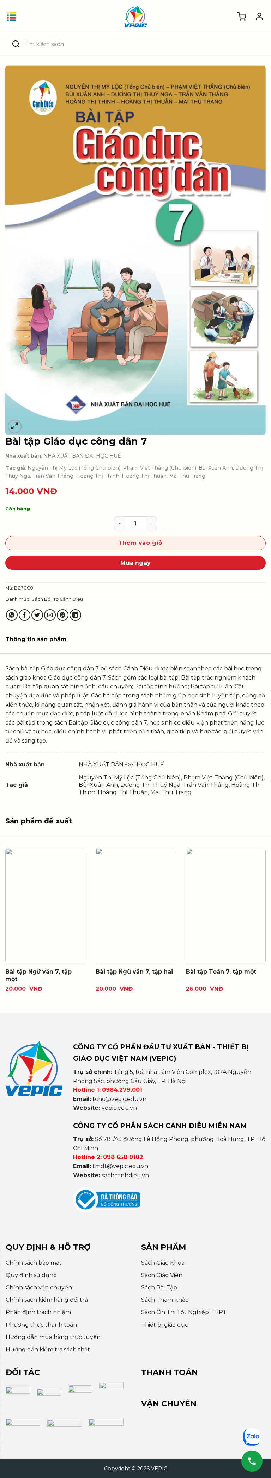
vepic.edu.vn (119, 1107)
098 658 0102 (123, 1157)
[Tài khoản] (259, 16)
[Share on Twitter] (37, 615)
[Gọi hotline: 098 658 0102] (252, 1461)
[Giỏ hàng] (241, 16)
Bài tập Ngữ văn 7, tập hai (134, 971)
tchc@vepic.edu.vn (119, 1099)
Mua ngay (135, 563)
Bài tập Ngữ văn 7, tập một (38, 975)
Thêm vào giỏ (140, 543)
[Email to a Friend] (50, 615)
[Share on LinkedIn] (75, 615)
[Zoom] (15, 426)
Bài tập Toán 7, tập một (221, 971)
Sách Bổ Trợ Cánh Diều (57, 599)
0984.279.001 (122, 1090)
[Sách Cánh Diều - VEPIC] (135, 16)
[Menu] (11, 16)
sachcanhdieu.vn (125, 1175)
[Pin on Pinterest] (62, 615)
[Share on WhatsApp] (12, 615)
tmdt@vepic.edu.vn (120, 1166)
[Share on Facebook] (24, 615)
